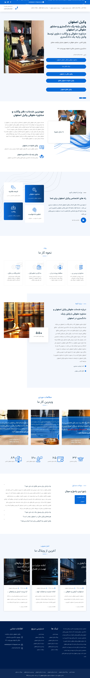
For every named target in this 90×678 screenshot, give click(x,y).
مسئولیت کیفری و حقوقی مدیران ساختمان (73, 591)
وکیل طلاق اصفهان (66, 90)
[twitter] (8, 2)
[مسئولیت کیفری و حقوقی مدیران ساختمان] (73, 572)
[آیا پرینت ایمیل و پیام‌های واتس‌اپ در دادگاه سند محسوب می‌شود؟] (17, 572)
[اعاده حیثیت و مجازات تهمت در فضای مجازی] (45, 572)
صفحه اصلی (83, 8)
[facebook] (10, 2)
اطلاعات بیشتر (80, 607)
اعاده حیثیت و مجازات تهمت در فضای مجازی (45, 591)
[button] (2, 427)
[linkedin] (5, 2)
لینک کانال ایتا (66, 67)
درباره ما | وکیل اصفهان (55, 8)
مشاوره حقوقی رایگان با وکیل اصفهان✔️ (66, 60)
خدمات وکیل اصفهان (66, 8)
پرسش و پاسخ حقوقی (43, 8)
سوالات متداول (34, 8)
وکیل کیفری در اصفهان (80, 499)
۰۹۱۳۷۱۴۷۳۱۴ (8, 9)
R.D (27, 675)
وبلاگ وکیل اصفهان (76, 8)
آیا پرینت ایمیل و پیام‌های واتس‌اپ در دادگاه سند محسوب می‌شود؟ (17, 591)
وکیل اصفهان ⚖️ (42, 675)
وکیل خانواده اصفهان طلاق (66, 81)
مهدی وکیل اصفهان (69, 588)
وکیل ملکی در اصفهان (66, 74)
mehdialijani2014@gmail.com (35, 2)
